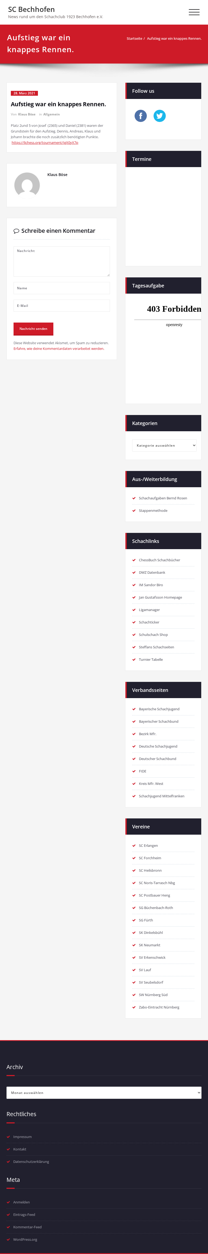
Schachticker (149, 622)
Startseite (134, 38)
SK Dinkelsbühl (151, 932)
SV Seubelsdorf (151, 982)
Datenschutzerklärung (31, 1161)
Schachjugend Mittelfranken (161, 796)
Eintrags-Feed (24, 1214)
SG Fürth (146, 920)
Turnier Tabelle (151, 659)
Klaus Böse (26, 114)
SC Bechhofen (31, 9)
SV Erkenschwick (152, 957)
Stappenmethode (153, 510)
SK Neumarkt (149, 945)
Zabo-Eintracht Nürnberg (159, 1007)
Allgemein (51, 114)
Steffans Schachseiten (156, 647)
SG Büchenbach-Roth (156, 907)
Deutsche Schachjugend (158, 746)
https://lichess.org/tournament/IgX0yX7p (45, 142)
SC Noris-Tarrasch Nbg (157, 882)
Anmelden (21, 1202)
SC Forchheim (150, 857)
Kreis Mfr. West (151, 783)
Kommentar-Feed (27, 1227)
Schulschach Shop (153, 634)
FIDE (142, 771)
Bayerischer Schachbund (158, 721)
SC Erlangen (148, 845)
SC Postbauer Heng (154, 895)
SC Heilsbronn (150, 870)
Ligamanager (149, 609)
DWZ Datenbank (152, 572)
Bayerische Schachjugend (159, 708)
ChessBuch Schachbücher (159, 560)
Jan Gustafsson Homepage (160, 597)
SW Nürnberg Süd (153, 994)
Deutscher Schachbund (157, 758)
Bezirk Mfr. (147, 733)
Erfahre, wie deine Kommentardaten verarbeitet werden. (59, 348)
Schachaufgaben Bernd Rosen (163, 498)
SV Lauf (145, 969)
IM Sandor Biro (151, 584)
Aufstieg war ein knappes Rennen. (174, 38)
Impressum (22, 1136)
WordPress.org (25, 1239)
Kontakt (19, 1149)
